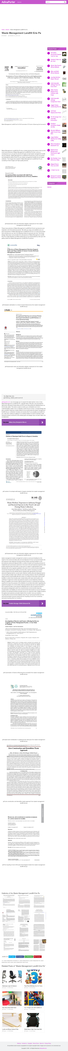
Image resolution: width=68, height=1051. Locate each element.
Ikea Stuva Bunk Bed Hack (9, 1007)
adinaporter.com (6, 402)
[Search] (64, 2)
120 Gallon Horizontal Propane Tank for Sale (56, 54)
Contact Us (24, 1043)
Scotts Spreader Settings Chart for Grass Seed (55, 84)
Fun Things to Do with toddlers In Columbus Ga (36, 1007)
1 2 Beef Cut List (55, 170)
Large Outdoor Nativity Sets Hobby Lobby (56, 138)
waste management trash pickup (21, 962)
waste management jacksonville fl (11, 960)
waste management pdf (35, 960)
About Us (42, 1043)
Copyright (30, 1043)
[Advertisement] (34, 17)
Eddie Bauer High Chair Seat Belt (33, 1029)
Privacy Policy (48, 1043)
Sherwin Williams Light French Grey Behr (55, 132)
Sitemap (19, 1043)
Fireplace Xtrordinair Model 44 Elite (55, 125)
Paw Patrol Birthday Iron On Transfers (34, 986)
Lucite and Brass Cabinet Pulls (10, 1029)
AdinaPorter (8, 1)
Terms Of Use (36, 1043)
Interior (19, 2)
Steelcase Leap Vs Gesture (9, 986)
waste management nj (25, 960)
